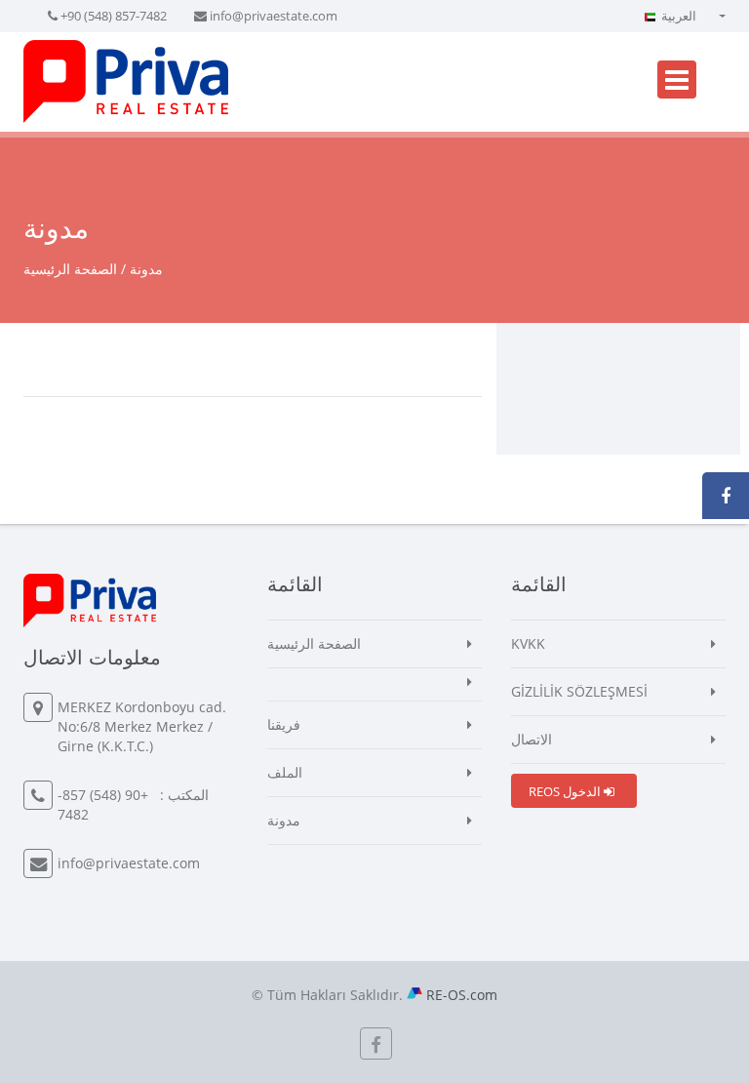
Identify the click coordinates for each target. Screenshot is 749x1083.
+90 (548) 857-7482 (113, 15)
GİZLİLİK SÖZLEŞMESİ (579, 691)
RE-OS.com (461, 994)
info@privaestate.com (273, 15)
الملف (284, 772)
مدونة (283, 820)
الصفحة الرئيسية (70, 269)
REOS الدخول (566, 791)
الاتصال (531, 739)
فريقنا (283, 724)
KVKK (528, 643)
